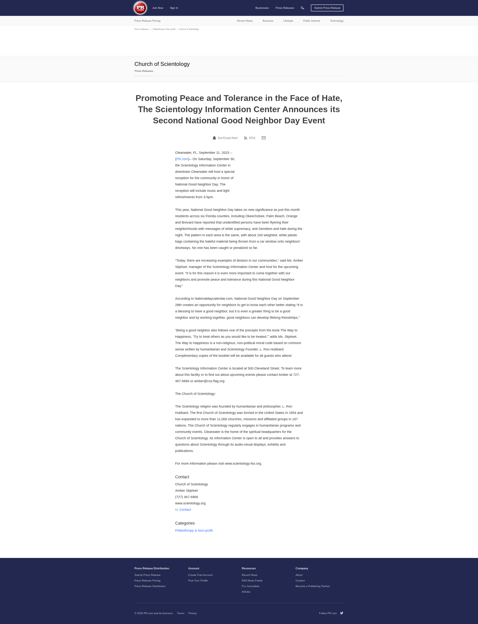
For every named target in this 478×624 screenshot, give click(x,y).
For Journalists (250, 586)
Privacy (192, 613)
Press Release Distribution (150, 586)
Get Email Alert (228, 138)
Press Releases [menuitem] (285, 7)
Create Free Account (200, 574)
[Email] (263, 138)
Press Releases (141, 29)
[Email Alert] (215, 138)
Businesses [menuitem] (262, 7)
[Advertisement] (239, 43)
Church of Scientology (189, 29)
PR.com (182, 159)
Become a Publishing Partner (313, 586)
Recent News (249, 574)
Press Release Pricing (147, 580)
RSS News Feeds (252, 580)
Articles (246, 591)
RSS (252, 138)
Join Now (157, 7)
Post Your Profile (198, 580)
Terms (180, 613)
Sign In (174, 7)
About (299, 574)
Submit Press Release (327, 7)
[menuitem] (302, 8)
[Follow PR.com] (340, 613)
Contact (185, 509)
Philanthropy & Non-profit (164, 29)
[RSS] (246, 138)
